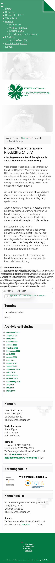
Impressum (39, 295)
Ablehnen (22, 291)
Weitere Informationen (21, 295)
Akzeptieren (7, 291)
